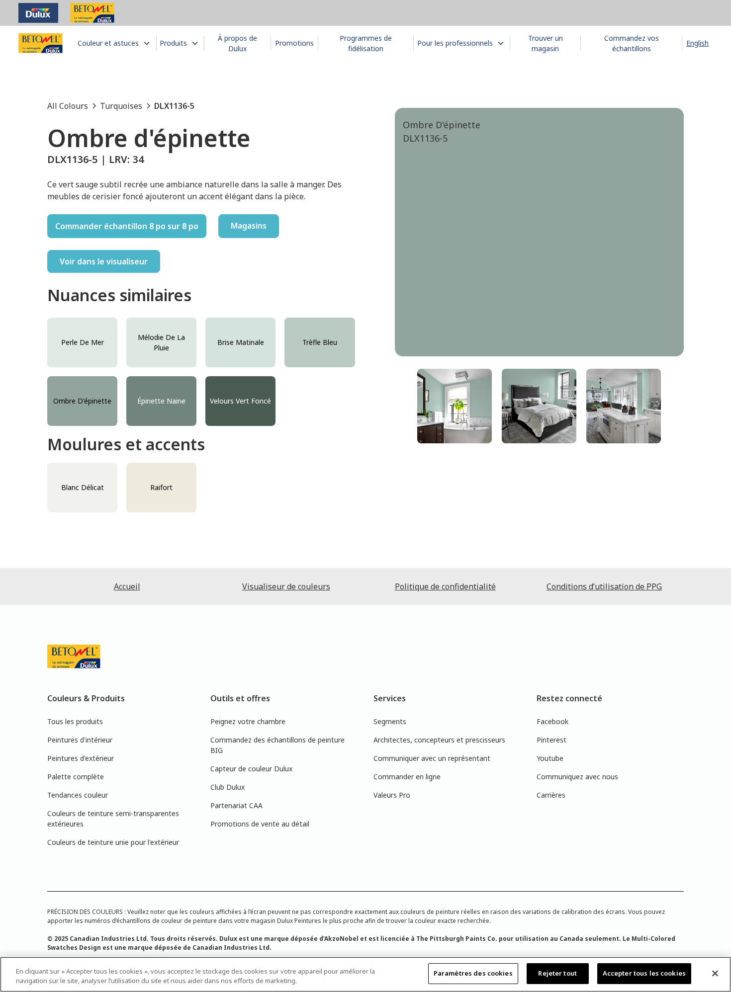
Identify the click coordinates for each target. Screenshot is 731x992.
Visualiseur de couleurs (286, 586)
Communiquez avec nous (577, 776)
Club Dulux (227, 787)
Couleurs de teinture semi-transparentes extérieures (113, 818)
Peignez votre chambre (247, 721)
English (697, 43)
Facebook (552, 721)
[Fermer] (715, 973)
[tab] (454, 406)
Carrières (551, 795)
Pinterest (551, 739)
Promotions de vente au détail (259, 823)
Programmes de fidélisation (366, 43)
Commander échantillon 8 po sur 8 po (126, 226)
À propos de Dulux (237, 43)
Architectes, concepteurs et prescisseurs (439, 739)
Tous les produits (75, 721)
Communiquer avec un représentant (431, 758)
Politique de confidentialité (445, 586)
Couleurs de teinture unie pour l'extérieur (113, 842)
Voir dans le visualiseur (104, 261)
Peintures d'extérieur (80, 758)
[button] (115, 43)
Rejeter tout (557, 973)
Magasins (249, 225)
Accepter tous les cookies (644, 973)
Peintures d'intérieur (79, 739)
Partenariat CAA (236, 805)
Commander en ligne (407, 776)
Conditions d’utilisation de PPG (604, 586)
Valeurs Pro (391, 795)
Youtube (550, 758)
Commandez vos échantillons (631, 43)
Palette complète (75, 776)
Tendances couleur (77, 795)
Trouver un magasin (545, 43)
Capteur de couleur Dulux (251, 768)
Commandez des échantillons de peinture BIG (277, 745)
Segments (389, 721)
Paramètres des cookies (473, 973)
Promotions (294, 43)
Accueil (127, 586)
